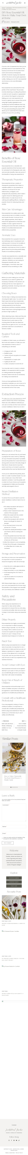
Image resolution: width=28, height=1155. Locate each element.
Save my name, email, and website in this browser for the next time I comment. (14, 838)
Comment (5, 805)
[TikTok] (19, 1140)
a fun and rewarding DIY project (13, 108)
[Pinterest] (14, 1140)
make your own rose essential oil (13, 398)
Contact (14, 1125)
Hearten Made (14, 1150)
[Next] (23, 764)
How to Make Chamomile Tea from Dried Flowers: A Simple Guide (20, 725)
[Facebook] (11, 1140)
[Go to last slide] (5, 764)
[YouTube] (16, 1140)
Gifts (10, 921)
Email (4, 833)
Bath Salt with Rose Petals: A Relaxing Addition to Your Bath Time (7, 725)
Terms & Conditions (10, 1152)
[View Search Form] (3, 3)
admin (8, 22)
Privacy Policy (19, 1152)
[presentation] (14, 758)
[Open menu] (24, 3)
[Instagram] (9, 1140)
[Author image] (3, 22)
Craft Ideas (5, 921)
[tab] (10, 787)
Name (4, 826)
